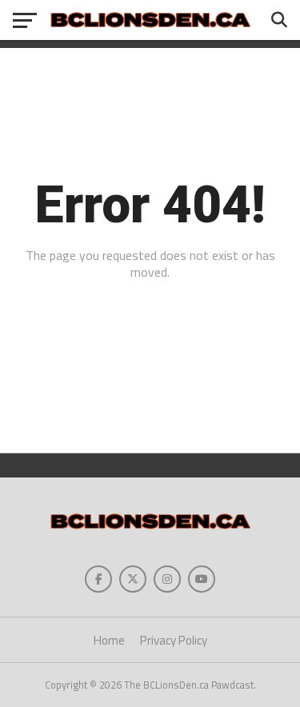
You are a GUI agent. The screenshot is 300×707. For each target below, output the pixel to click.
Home (109, 640)
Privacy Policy (173, 640)
